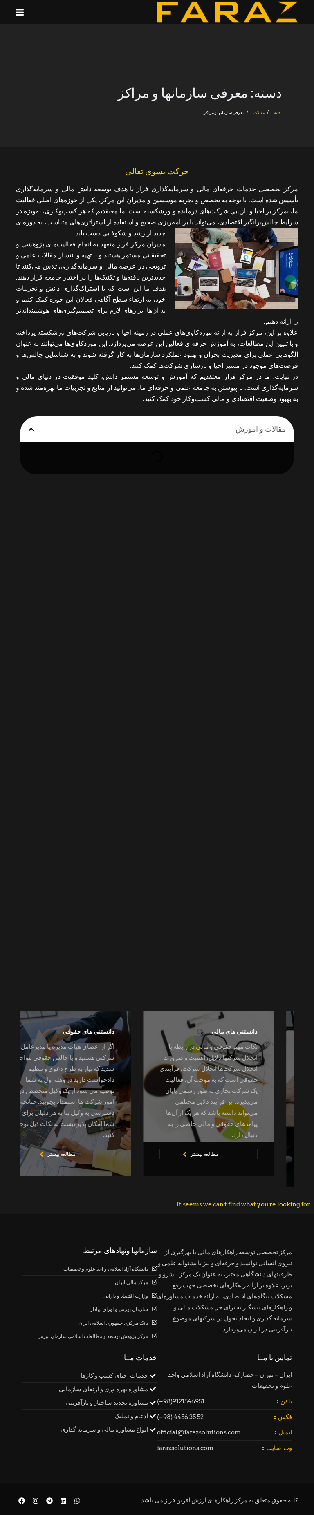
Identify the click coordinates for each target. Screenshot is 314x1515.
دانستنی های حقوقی (109, 1031)
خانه (277, 112)
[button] (31, 429)
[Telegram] (50, 1501)
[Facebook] (22, 1501)
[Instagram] (36, 1501)
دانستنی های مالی (254, 1031)
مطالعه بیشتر (224, 1154)
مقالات (259, 112)
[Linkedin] (63, 1501)
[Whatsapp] (77, 1501)
